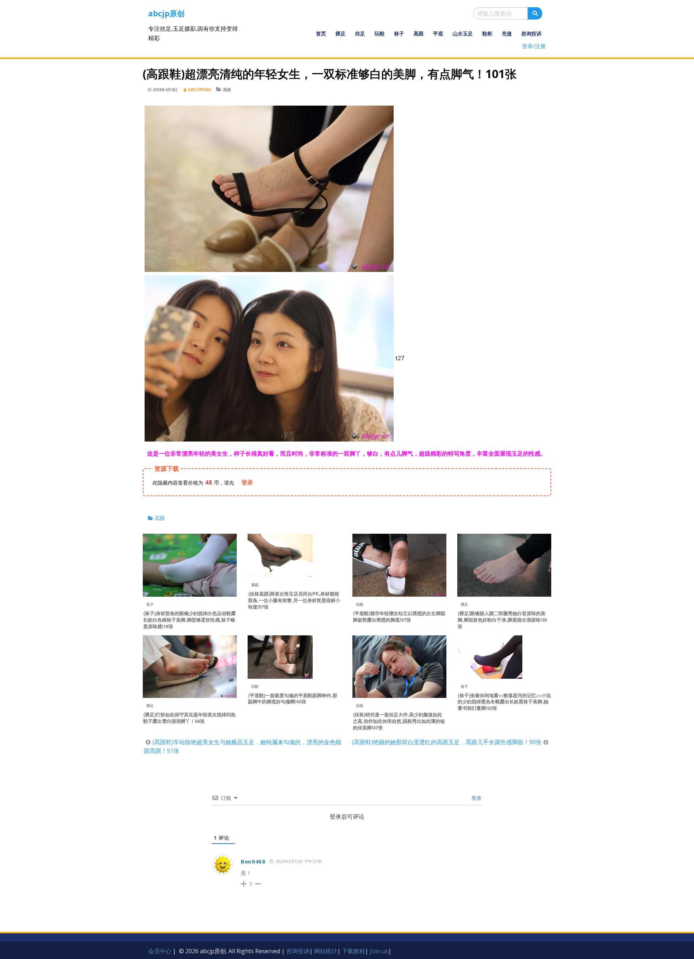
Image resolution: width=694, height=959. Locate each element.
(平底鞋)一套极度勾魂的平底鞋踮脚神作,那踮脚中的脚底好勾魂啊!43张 (292, 698)
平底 (438, 33)
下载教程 (353, 951)
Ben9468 (253, 861)
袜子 (399, 33)
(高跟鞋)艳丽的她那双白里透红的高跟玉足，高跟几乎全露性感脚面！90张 (446, 742)
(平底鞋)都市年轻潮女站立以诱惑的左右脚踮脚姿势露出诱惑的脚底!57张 (399, 616)
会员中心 (159, 951)
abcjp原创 (166, 13)
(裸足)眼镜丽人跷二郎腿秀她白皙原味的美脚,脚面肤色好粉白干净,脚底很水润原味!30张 (502, 620)
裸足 (340, 33)
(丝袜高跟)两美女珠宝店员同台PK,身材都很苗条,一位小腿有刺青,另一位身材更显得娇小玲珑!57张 (294, 600)
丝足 (360, 33)
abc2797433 (199, 89)
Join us (379, 951)
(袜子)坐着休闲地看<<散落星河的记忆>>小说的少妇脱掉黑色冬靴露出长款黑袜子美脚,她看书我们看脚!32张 (504, 702)
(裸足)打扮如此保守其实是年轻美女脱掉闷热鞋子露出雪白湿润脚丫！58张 (189, 717)
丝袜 (359, 705)
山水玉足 (463, 33)
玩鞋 (379, 33)
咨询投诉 (531, 33)
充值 (507, 33)
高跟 (419, 33)
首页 (321, 33)
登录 (475, 797)
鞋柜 (487, 33)
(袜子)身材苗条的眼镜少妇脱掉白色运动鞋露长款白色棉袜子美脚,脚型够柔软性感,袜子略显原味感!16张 (189, 620)
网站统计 (325, 951)
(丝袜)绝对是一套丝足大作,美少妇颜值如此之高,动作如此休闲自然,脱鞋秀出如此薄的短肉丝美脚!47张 (399, 721)
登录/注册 (534, 46)
